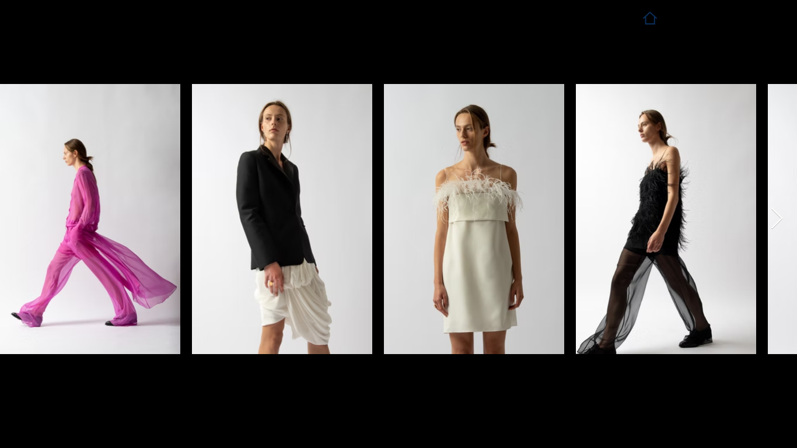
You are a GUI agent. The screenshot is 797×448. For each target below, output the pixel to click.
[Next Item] (777, 219)
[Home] (649, 18)
